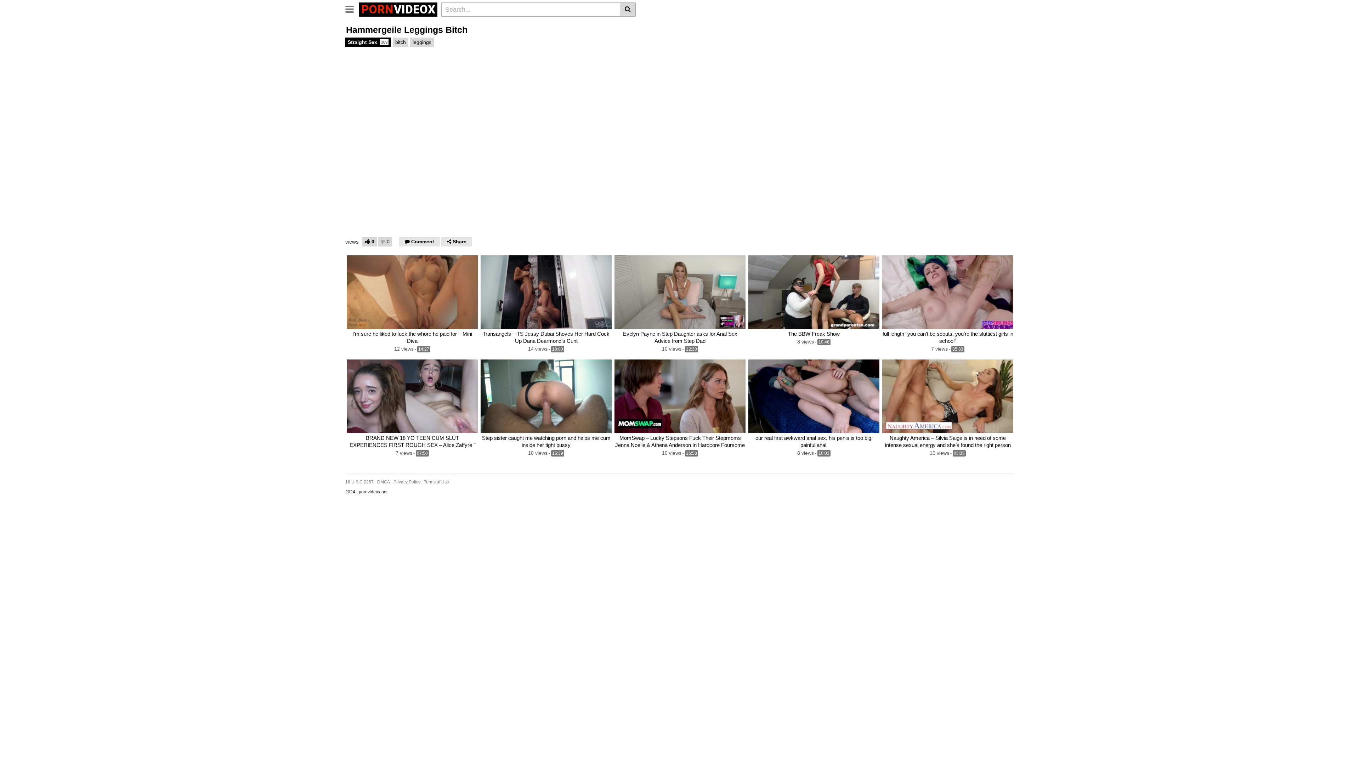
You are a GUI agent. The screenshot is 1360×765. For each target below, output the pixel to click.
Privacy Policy (406, 482)
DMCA (383, 482)
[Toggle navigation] (352, 8)
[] (628, 9)
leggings (422, 42)
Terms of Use (436, 482)
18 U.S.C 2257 (359, 482)
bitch (400, 42)
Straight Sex (367, 42)
